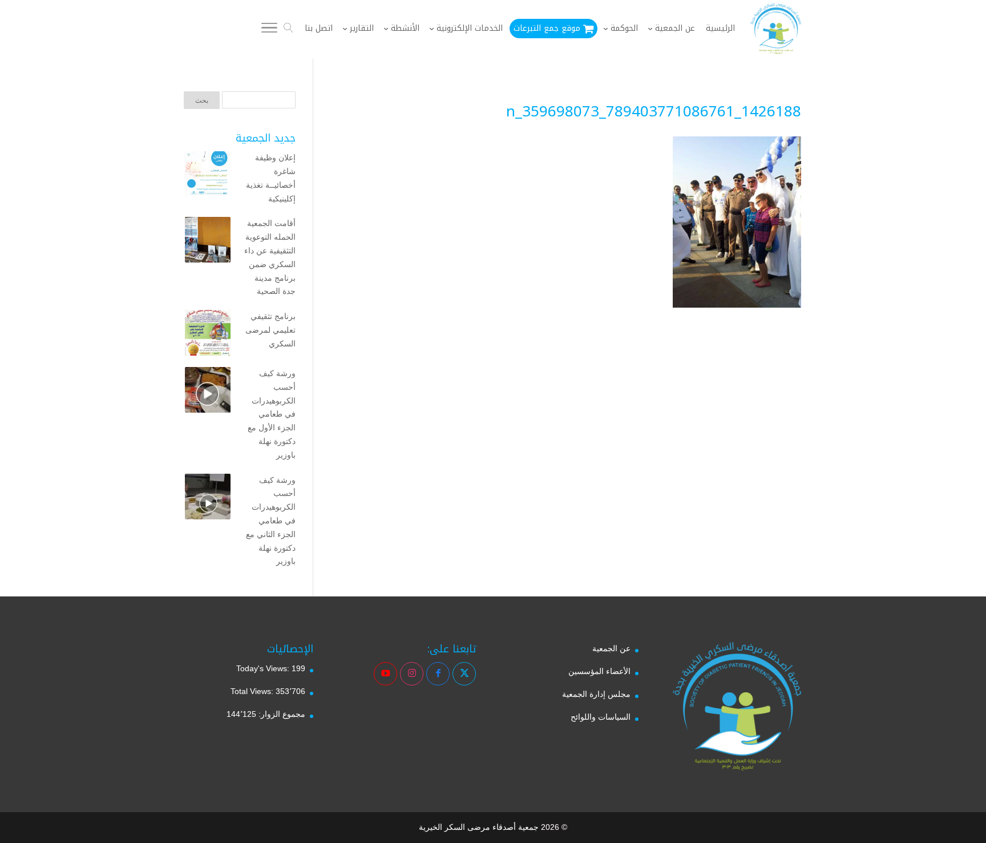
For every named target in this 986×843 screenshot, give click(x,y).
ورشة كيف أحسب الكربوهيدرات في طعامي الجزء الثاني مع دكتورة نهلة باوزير (271, 520)
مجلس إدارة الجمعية (596, 694)
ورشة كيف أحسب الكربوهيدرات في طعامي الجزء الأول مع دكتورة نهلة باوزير (272, 414)
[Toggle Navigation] (269, 29)
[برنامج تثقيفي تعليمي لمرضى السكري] (208, 335)
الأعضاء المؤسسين (599, 671)
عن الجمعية (611, 648)
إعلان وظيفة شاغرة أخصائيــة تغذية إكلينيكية (271, 178)
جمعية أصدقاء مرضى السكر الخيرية (479, 827)
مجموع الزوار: (280, 714)
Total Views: (253, 691)
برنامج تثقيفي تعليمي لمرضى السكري (270, 330)
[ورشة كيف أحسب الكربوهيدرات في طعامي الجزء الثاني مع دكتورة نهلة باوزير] (208, 499)
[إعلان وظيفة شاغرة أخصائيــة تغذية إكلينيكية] (208, 176)
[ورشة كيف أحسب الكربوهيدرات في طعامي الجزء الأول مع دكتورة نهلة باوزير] (208, 392)
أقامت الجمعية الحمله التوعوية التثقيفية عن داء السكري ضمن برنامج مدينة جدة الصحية (270, 257)
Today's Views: (264, 668)
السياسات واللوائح (601, 716)
